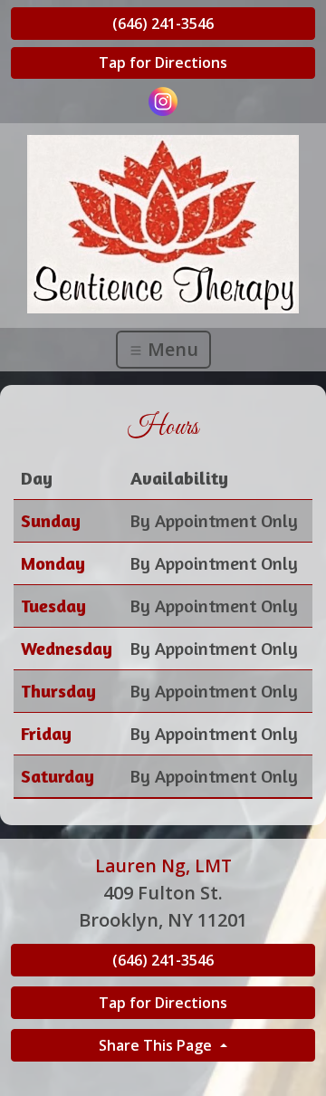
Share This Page (157, 1045)
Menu (170, 349)
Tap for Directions (163, 62)
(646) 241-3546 (163, 24)
